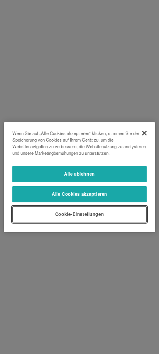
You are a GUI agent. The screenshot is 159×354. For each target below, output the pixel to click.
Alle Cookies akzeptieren (79, 194)
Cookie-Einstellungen (79, 214)
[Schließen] (144, 132)
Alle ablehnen (79, 174)
